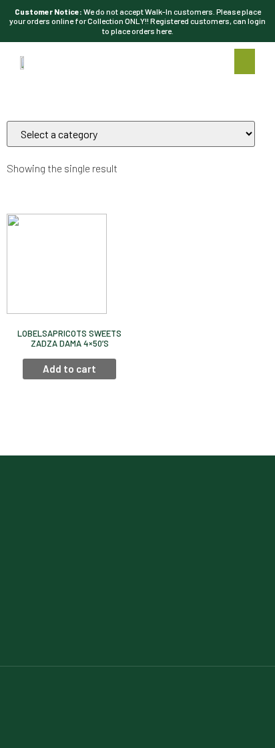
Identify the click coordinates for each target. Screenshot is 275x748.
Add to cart (69, 369)
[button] (245, 61)
